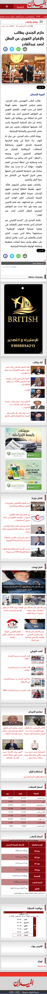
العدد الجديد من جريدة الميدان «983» (16, 690)
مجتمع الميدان (35, 711)
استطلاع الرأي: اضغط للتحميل (35, 776)
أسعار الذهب (36, 836)
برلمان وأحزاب (31, 22)
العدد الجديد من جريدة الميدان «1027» (19, 657)
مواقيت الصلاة (34, 908)
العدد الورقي (36, 651)
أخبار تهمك (37, 567)
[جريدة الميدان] (23, 319)
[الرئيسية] (20, 6)
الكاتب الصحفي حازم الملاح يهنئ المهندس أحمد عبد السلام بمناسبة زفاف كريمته (34, 730)
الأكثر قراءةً (37, 498)
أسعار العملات (35, 786)
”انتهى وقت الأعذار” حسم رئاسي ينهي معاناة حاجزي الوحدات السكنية (13, 754)
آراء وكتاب (37, 362)
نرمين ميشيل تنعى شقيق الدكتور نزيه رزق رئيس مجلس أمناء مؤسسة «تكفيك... (12, 730)
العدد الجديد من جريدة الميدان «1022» (19, 669)
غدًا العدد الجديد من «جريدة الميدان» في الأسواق (16, 680)
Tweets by (41, 966)
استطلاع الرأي (35, 771)
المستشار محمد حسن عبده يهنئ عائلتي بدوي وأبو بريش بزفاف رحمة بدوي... (34, 754)
